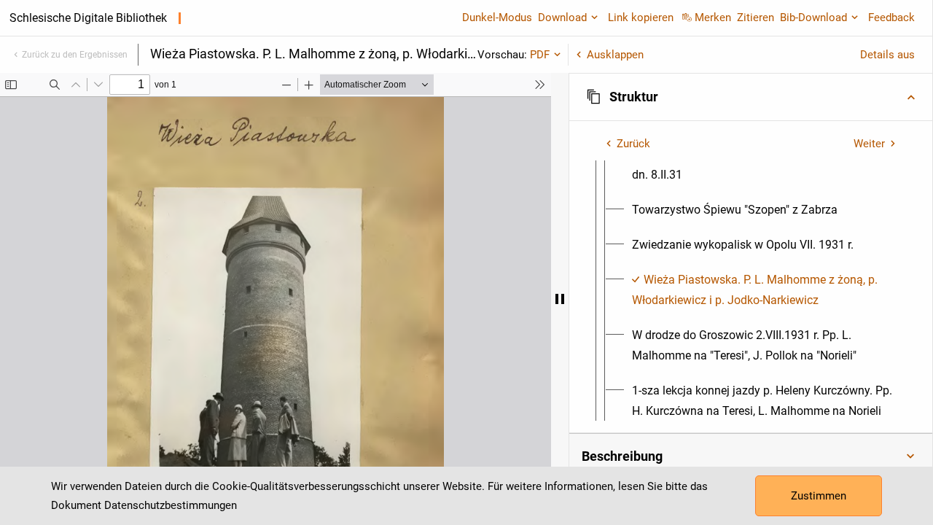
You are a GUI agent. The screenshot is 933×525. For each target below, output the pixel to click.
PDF (540, 54)
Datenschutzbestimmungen (170, 505)
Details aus (887, 54)
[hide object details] (560, 299)
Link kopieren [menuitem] (641, 17)
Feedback (891, 17)
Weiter (869, 143)
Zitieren (755, 17)
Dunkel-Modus (497, 17)
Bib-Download (813, 17)
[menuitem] (763, 165)
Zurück (633, 143)
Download (562, 17)
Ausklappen (615, 54)
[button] (750, 97)
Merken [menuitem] (713, 17)
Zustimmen (818, 495)
